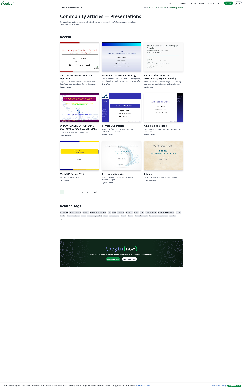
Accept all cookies (234, 386)
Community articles (175, 8)
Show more (65, 220)
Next (88, 192)
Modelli (154, 8)
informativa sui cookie (143, 385)
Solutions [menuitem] (183, 3)
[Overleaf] (7, 3)
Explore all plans (129, 259)
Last (96, 192)
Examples (163, 8)
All (149, 8)
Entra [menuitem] (238, 3)
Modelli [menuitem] (193, 3)
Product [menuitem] (172, 3)
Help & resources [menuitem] (213, 3)
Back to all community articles (71, 8)
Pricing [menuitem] (201, 3)
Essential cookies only (219, 385)
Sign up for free (113, 259)
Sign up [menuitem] (228, 3)
